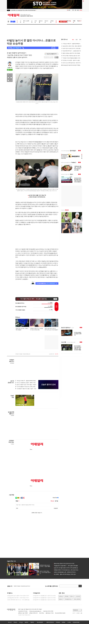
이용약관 (32, 622)
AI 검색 (12, 21)
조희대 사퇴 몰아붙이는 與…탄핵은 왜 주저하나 (64, 572)
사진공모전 (78, 596)
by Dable (12, 415)
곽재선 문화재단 (77, 599)
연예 (80, 39)
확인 (80, 585)
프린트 (11, 77)
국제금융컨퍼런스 (68, 599)
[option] (44, 4)
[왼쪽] (32, 395)
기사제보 (69, 622)
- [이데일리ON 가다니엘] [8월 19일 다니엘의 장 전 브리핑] (44, 599)
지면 (75, 10)
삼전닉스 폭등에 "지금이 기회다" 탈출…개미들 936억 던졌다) (28, 384)
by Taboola (12, 363)
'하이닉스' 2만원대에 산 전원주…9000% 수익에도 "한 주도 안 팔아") (29, 382)
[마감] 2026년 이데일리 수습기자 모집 (21, 586)
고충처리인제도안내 (50, 622)
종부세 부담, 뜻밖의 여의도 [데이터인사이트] (63, 563)
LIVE (8, 10)
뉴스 (73, 39)
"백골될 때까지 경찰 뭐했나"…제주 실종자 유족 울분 (65, 565)
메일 (8, 77)
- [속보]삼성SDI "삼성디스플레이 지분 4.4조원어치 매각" (18, 595)
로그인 (81, 10)
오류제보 (63, 622)
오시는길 (21, 622)
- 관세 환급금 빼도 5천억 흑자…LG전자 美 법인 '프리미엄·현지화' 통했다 (19, 597)
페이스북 (8, 74)
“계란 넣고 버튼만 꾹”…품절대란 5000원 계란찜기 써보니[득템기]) (29, 380)
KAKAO (8, 80)
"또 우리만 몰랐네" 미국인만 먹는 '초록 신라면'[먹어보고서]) (27, 386)
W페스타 (72, 596)
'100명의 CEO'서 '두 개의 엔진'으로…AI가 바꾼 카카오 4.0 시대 (67, 570)
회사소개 (9, 622)
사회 (20, 21)
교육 (31, 21)
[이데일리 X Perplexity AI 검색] (32, 48)
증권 (76, 39)
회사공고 (15, 622)
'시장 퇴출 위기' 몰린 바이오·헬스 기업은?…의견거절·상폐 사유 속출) (29, 388)
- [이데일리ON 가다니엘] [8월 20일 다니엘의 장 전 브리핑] (44, 597)
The (79, 20)
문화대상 (61, 596)
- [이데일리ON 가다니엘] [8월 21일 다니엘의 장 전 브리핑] (44, 595)
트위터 (11, 74)
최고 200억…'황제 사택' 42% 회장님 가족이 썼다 (64, 574)
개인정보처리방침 (76, 622)
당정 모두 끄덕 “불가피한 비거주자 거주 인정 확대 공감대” (66, 567)
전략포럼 (66, 596)
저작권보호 (58, 622)
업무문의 (26, 622)
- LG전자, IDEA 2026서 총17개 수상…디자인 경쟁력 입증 (18, 599)
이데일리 (20, 15)
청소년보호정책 (40, 622)
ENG (69, 10)
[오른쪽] (33, 395)
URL (11, 80)
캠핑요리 (61, 599)
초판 (78, 10)
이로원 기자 (9, 67)
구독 (73, 10)
